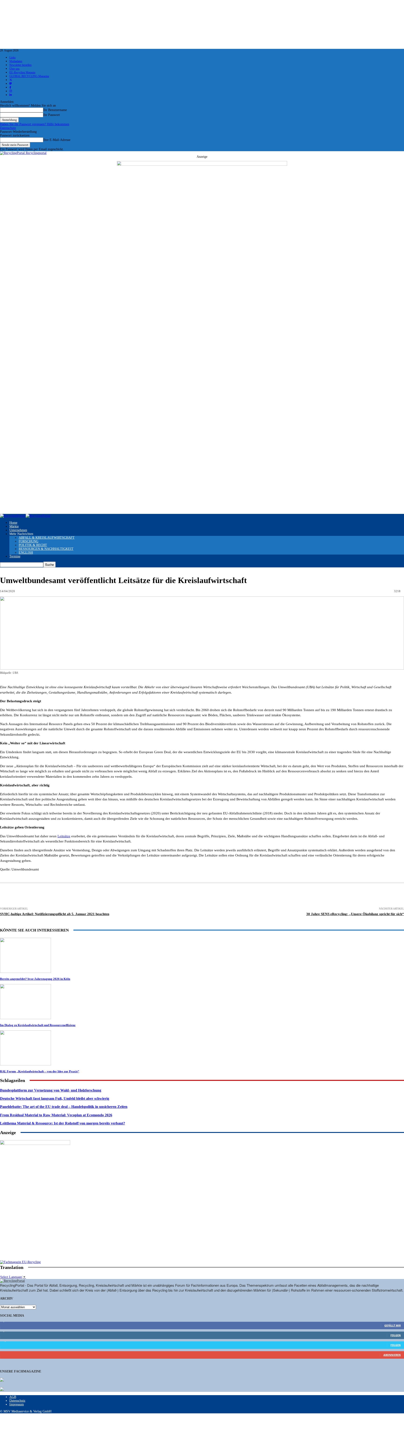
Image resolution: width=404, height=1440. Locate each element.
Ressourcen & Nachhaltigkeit (46, 549)
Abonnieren (392, 1355)
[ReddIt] (162, 895)
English (26, 552)
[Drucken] (41, 895)
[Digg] (213, 895)
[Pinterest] (128, 895)
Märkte (14, 526)
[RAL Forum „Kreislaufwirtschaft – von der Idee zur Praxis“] (25, 1064)
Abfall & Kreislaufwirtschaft (47, 537)
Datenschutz (8, 128)
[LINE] (230, 895)
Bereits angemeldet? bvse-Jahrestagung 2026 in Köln (35, 979)
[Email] (59, 895)
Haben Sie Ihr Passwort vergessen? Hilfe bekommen (34, 124)
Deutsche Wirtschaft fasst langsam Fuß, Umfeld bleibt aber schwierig (54, 1098)
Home (13, 522)
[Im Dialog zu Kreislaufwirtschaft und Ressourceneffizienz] (25, 1018)
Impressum (16, 1404)
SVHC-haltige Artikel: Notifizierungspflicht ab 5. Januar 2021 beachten (54, 914)
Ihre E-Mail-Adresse (56, 140)
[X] (93, 895)
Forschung (28, 541)
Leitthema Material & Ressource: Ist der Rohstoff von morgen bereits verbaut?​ (62, 1123)
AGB (12, 1397)
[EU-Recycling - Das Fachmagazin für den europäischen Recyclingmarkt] (2, 1380)
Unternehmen (18, 530)
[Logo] (13, 515)
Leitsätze (64, 836)
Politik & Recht (33, 545)
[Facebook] (76, 895)
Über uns (14, 68)
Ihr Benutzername (55, 110)
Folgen (395, 1335)
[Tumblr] (180, 895)
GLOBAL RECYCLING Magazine (29, 76)
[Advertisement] (35, 1230)
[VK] (196, 895)
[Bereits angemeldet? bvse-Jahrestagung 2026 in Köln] (25, 972)
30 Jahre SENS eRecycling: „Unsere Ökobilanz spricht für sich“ (355, 914)
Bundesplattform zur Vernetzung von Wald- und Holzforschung (50, 1090)
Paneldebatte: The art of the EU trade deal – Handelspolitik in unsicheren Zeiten (63, 1107)
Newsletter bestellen (20, 65)
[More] (265, 895)
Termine (14, 556)
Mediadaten (15, 61)
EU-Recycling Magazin (22, 72)
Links (12, 57)
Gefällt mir (392, 1325)
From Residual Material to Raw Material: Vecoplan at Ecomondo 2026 (56, 1115)
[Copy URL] (248, 895)
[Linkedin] (111, 895)
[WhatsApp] (145, 895)
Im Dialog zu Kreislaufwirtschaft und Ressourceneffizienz (38, 1025)
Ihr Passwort (51, 115)
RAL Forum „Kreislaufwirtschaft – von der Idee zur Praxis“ (39, 1071)
